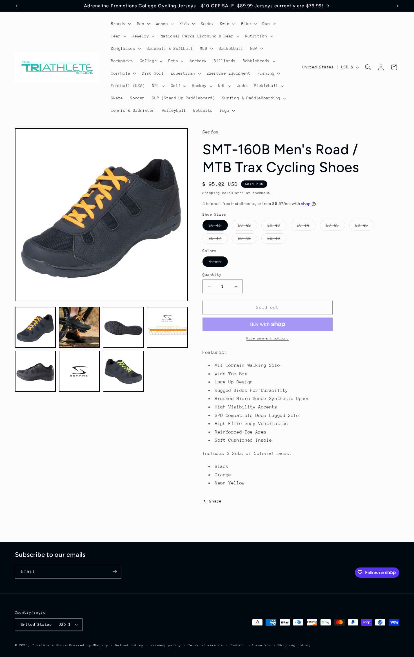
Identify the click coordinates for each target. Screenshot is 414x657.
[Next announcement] (397, 6)
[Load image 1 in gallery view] (35, 327)
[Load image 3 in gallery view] (123, 327)
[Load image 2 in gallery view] (79, 327)
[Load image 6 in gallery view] (79, 371)
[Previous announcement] (16, 6)
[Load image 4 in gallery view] (167, 327)
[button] (120, 23)
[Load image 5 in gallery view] (35, 371)
